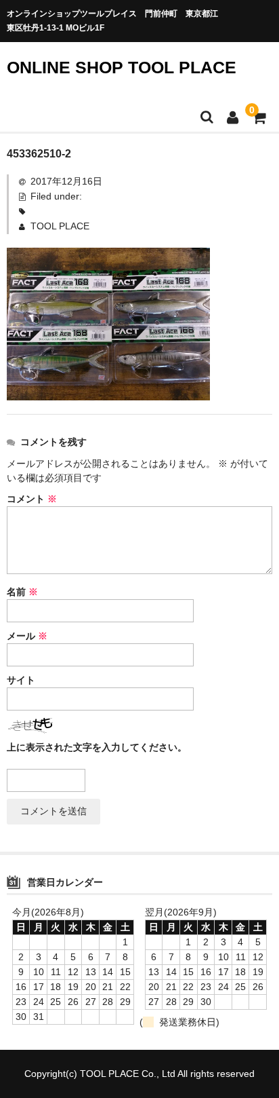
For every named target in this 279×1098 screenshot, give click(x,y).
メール (27, 635)
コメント (32, 498)
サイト (21, 680)
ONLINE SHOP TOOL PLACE (121, 67)
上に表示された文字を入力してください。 (97, 747)
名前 (22, 591)
